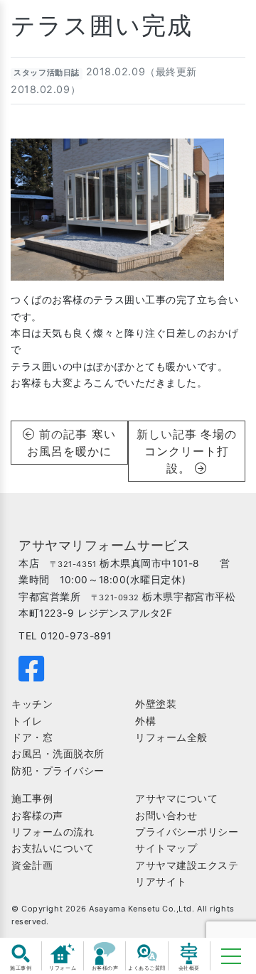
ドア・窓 (32, 737)
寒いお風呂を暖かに (71, 442)
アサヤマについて (176, 798)
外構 (145, 721)
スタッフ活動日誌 (46, 72)
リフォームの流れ (52, 832)
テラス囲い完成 (102, 25)
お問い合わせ (166, 815)
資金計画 (32, 865)
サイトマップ (166, 848)
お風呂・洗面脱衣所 (58, 753)
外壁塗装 (155, 704)
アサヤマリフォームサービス (104, 545)
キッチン (32, 704)
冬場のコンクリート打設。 (190, 451)
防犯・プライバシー (58, 771)
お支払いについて (52, 848)
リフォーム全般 (171, 737)
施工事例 (32, 798)
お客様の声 (37, 815)
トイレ (27, 721)
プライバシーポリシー (187, 832)
